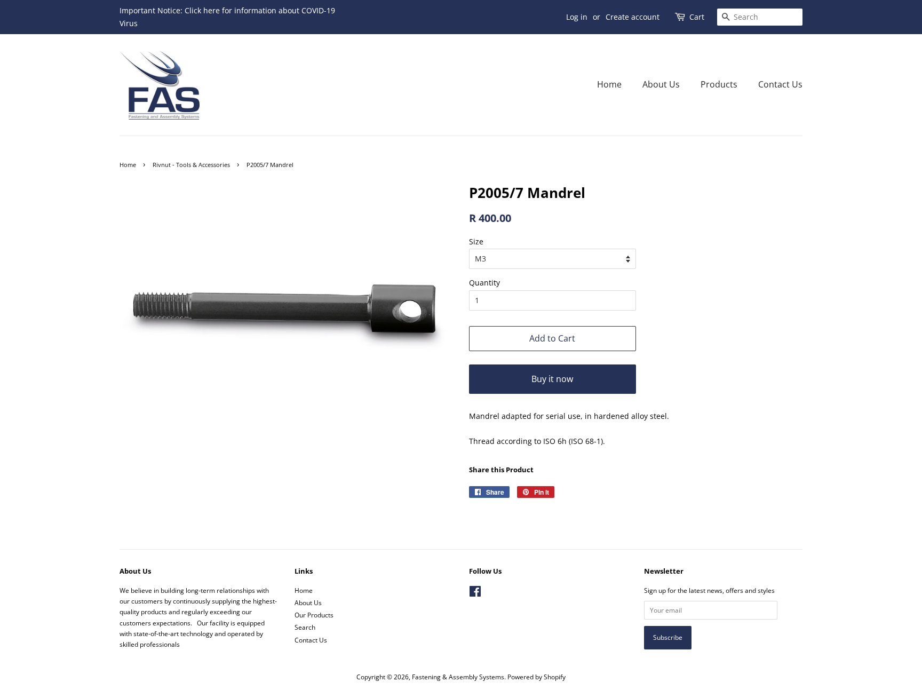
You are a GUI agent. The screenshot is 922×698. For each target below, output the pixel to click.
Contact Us (780, 84)
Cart (696, 17)
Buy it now (552, 379)
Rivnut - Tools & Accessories (191, 165)
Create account (632, 17)
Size (476, 241)
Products (719, 84)
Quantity (484, 282)
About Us (661, 84)
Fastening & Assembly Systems (458, 676)
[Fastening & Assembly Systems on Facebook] (475, 593)
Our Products (314, 614)
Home (609, 84)
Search (305, 627)
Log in (576, 17)
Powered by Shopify (536, 676)
